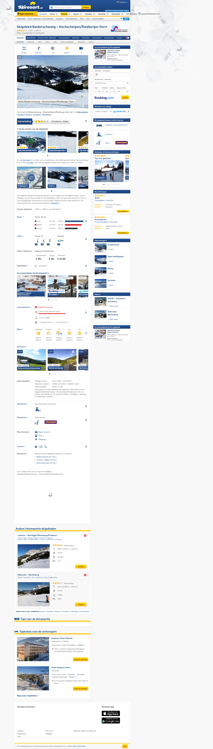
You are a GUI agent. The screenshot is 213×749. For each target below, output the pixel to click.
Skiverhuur (75, 38)
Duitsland (21, 115)
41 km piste (25, 160)
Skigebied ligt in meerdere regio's (116, 11)
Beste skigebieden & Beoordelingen (40, 19)
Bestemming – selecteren (103, 79)
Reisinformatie (109, 38)
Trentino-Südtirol (33, 538)
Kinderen (105, 88)
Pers (19, 737)
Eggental (50, 538)
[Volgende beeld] (127, 170)
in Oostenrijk (112, 222)
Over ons (49, 731)
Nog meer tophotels (27, 696)
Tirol (33, 577)
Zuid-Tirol (42, 538)
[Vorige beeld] (96, 170)
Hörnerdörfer (84, 611)
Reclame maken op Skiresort (85, 731)
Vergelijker (59, 19)
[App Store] (111, 716)
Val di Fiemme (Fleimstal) (54, 539)
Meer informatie (79, 746)
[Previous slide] (19, 142)
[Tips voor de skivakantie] (124, 19)
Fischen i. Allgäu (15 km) (46, 460)
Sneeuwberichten (71, 19)
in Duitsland (109, 200)
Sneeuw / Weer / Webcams (47, 38)
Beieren (29, 115)
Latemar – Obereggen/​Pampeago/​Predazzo (37, 535)
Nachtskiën (81, 42)
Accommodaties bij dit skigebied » (33, 273)
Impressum (21, 734)
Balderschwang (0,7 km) (45, 457)
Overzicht (20, 42)
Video (40, 42)
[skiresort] (30, 6)
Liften (88, 19)
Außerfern (39, 577)
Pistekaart (30, 42)
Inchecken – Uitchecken (102, 71)
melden (48, 472)
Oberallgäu (46, 115)
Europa (20, 538)
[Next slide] (86, 142)
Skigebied (20, 38)
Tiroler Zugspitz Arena (50, 577)
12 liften (31, 163)
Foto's (48, 42)
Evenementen (97, 38)
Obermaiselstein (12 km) (46, 463)
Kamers (111, 88)
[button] (104, 98)
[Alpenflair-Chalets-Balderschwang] (100, 54)
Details (80, 566)
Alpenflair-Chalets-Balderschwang (113, 51)
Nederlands (122, 2)
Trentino (42, 539)
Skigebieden (21, 19)
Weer (82, 19)
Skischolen (85, 38)
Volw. (96, 88)
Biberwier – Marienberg (28, 575)
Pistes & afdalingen (67, 42)
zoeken (125, 97)
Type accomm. (121, 88)
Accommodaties (98, 19)
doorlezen (55, 203)
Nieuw (91, 42)
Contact (119, 38)
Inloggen (48, 734)
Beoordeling (31, 38)
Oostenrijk (27, 577)
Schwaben (37, 115)
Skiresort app (108, 707)
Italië (25, 538)
